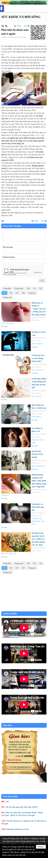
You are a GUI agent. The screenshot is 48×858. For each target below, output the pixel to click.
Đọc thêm (4, 326)
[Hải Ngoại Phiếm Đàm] (24, 3)
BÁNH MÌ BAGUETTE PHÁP (37, 454)
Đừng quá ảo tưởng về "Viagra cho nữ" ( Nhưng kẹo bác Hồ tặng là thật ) (39, 309)
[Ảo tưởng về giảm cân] (16, 437)
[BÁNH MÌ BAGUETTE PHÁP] (16, 460)
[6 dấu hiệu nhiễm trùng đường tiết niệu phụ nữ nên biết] (16, 388)
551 (34, 288)
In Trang (2, 221)
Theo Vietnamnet (7, 323)
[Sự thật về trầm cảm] (16, 341)
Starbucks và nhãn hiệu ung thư (38, 507)
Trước (19, 26)
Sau (25, 26)
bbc (7, 802)
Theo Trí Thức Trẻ (8, 554)
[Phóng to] (6, 26)
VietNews (5, 495)
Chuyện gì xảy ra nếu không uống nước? (38, 358)
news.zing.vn (37, 396)
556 (23, 293)
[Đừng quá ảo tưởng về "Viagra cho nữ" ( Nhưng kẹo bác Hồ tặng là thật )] (16, 312)
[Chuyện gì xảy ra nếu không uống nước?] (16, 364)
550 (28, 288)
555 (17, 293)
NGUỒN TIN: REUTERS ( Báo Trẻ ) (38, 521)
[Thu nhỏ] (2, 26)
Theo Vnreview (37, 370)
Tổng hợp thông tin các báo (17, 829)
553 (4, 293)
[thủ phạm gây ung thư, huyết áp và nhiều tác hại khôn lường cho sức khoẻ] (16, 542)
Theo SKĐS (36, 417)
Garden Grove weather (24, 610)
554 (10, 293)
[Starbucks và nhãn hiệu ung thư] (16, 513)
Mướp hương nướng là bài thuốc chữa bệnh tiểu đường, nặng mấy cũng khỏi (39, 481)
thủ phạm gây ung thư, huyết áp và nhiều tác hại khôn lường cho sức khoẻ (38, 539)
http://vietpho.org (38, 466)
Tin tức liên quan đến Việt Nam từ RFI (21, 807)
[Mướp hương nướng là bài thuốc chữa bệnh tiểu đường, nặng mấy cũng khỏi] (16, 484)
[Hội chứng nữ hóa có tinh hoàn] (16, 414)
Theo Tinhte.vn (37, 344)
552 (40, 288)
